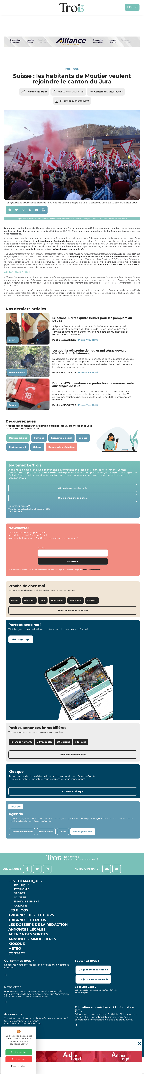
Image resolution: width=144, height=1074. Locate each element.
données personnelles (92, 570)
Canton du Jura (103, 91)
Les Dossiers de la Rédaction (38, 924)
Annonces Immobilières (32, 939)
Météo (14, 948)
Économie (22, 889)
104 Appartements (21, 742)
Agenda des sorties (28, 934)
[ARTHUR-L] (72, 1056)
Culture (20, 905)
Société (13, 340)
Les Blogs (18, 910)
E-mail (41, 547)
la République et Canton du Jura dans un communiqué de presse (103, 256)
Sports (19, 893)
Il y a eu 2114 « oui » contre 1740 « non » (118, 264)
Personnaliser (18, 1066)
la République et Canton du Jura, (53, 241)
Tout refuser (18, 1059)
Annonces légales (27, 929)
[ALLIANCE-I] (72, 57)
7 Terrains (80, 742)
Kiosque (16, 943)
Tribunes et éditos (27, 920)
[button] (10, 210)
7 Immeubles (44, 742)
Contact (16, 953)
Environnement (17, 372)
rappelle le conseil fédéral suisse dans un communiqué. (54, 249)
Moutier (117, 91)
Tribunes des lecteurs (31, 915)
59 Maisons (63, 742)
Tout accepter (19, 1052)
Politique (72, 69)
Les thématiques (25, 881)
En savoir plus (15, 512)
